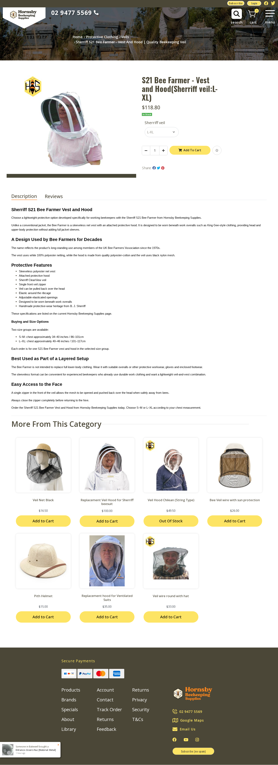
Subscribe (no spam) (193, 751)
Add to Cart (43, 520)
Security (140, 709)
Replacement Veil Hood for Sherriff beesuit (107, 502)
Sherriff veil (155, 122)
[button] (216, 150)
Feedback (106, 729)
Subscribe (236, 3)
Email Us (188, 729)
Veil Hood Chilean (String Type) (171, 500)
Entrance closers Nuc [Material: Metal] (36, 750)
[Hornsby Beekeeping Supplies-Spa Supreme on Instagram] (197, 740)
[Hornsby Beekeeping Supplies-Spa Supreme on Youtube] (186, 740)
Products (70, 690)
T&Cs (137, 719)
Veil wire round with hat (171, 596)
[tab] (28, 196)
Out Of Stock (170, 520)
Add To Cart (192, 150)
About (67, 719)
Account (105, 690)
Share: (147, 168)
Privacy (139, 699)
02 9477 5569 (71, 12)
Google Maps (192, 720)
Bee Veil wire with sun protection (235, 500)
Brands (68, 699)
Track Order (109, 709)
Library (68, 729)
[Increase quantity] (163, 150)
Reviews (54, 196)
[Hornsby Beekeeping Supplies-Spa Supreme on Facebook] (174, 740)
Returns (105, 719)
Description (24, 196)
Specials (69, 709)
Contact (105, 699)
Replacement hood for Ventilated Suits (107, 598)
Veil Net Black (43, 500)
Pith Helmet (43, 596)
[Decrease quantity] (146, 150)
